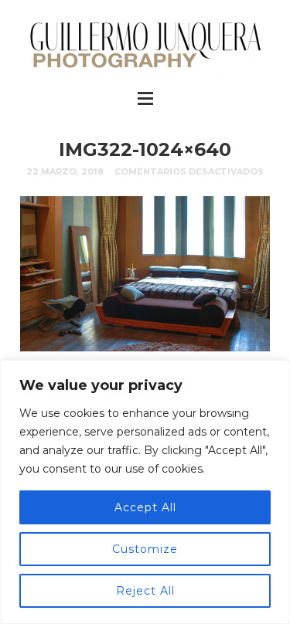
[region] (145, 492)
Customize (145, 549)
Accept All (145, 507)
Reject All (145, 591)
